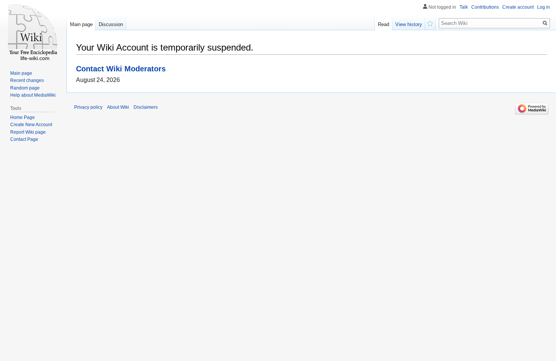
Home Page (22, 117)
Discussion (111, 24)
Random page (25, 88)
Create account (518, 7)
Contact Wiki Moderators (121, 68)
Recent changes (27, 80)
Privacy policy (88, 107)
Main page (81, 24)
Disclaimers (146, 107)
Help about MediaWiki (33, 95)
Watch (430, 22)
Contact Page (24, 139)
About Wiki (118, 107)
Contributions (485, 7)
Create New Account (31, 124)
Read (383, 24)
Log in (543, 7)
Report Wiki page (28, 132)
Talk (464, 7)
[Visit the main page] (33, 30)
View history (408, 24)
